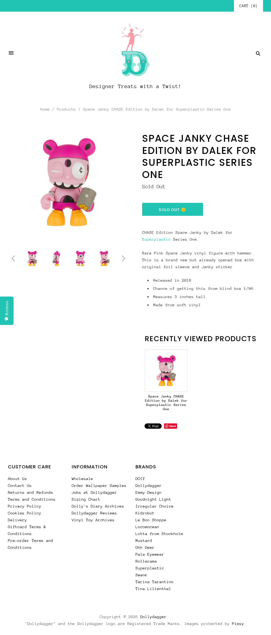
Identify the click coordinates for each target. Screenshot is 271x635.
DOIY (140, 478)
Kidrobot (145, 513)
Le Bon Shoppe (151, 520)
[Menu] (11, 53)
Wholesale (82, 478)
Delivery (17, 520)
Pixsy (238, 623)
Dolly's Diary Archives (98, 506)
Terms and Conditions (32, 499)
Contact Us (20, 485)
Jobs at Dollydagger (94, 492)
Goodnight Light (153, 499)
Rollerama (146, 561)
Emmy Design (149, 492)
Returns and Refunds (30, 492)
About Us (17, 478)
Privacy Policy (24, 506)
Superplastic (156, 239)
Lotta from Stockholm (159, 533)
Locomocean (147, 526)
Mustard (144, 540)
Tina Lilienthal (153, 588)
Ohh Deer (145, 547)
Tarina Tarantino (155, 581)
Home (45, 109)
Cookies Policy (24, 513)
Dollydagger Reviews (94, 513)
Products (66, 109)
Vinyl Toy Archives (93, 520)
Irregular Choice (155, 506)
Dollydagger (149, 485)
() (248, 6)
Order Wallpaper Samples (99, 485)
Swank (141, 575)
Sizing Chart (86, 499)
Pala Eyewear (150, 554)
